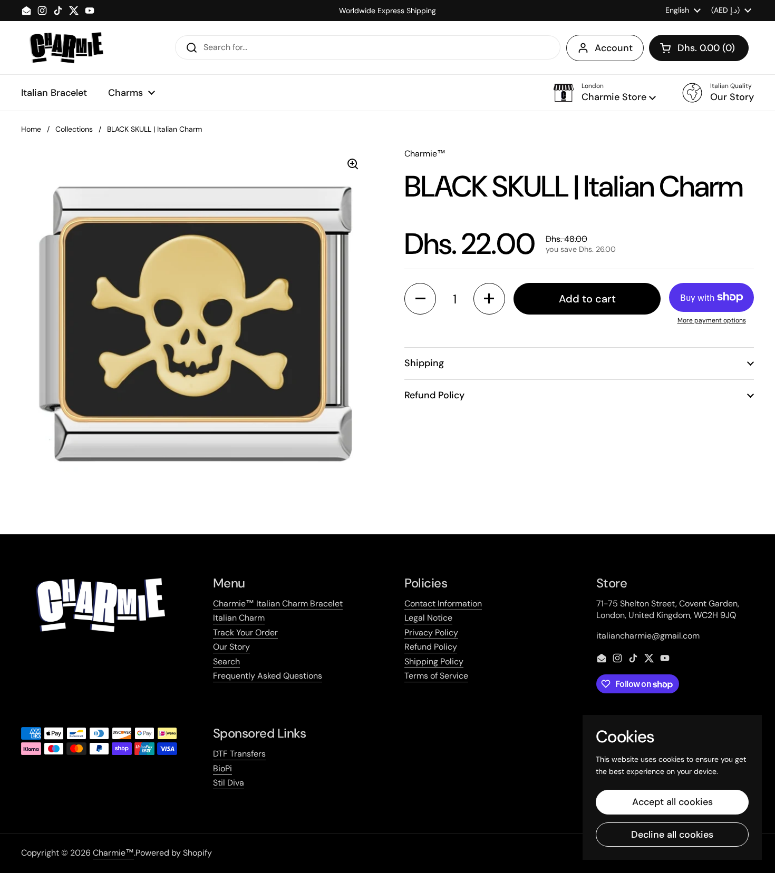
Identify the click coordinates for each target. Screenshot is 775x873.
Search (226, 661)
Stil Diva (228, 782)
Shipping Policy (433, 661)
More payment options (711, 320)
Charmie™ (113, 852)
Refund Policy (430, 646)
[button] (699, 48)
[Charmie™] (66, 48)
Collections (74, 129)
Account (614, 48)
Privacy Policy (431, 632)
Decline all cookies (672, 834)
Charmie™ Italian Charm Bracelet (278, 603)
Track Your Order (245, 632)
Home (31, 129)
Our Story (231, 646)
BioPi (222, 768)
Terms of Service (436, 675)
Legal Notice (428, 617)
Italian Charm (239, 617)
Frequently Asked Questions (267, 675)
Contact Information (443, 603)
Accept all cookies (672, 802)
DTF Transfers (239, 753)
